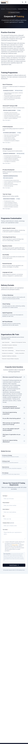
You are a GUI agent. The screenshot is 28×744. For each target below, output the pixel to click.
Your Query (5, 529)
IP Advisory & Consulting (11, 9)
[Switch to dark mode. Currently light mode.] (22, 2)
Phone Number (6, 502)
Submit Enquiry (13, 565)
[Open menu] (25, 2)
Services (3, 9)
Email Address (6, 509)
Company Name (8, 522)
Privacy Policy (15, 544)
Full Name (5, 495)
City (4, 516)
